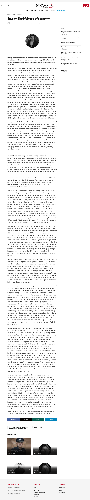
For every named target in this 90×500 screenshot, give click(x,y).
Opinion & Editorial (14, 14)
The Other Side (61, 10)
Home (26, 10)
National (41, 10)
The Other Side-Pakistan (39, 492)
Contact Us (36, 494)
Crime (46, 10)
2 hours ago (64, 34)
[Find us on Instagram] (3, 5)
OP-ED (60, 490)
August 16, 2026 (37, 453)
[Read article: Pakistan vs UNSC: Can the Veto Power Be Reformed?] (45, 446)
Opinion (20, 14)
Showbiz (61, 489)
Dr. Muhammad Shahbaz (21, 22)
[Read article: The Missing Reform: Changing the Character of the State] (19, 446)
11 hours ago (64, 44)
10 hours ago (64, 39)
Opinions (52, 10)
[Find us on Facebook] (1, 5)
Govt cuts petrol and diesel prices (68, 42)
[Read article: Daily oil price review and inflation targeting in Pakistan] (19, 465)
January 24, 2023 (32, 22)
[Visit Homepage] (45, 5)
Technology (62, 492)
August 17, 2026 (11, 453)
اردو (86, 5)
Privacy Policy (37, 496)
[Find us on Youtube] (8, 5)
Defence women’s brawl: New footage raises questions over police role (70, 32)
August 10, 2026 (11, 472)
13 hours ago (64, 71)
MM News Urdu (37, 490)
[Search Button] (15, 1)
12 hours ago (64, 60)
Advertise (36, 489)
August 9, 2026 (37, 472)
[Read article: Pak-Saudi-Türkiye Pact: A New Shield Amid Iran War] (45, 465)
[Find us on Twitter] (5, 5)
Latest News (33, 10)
